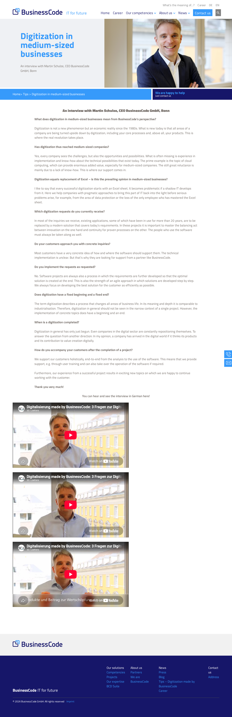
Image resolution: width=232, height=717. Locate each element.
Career (202, 5)
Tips (25, 94)
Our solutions (115, 667)
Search (218, 12)
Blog (162, 677)
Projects (112, 677)
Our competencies (139, 13)
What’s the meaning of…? (179, 5)
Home (105, 13)
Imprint (70, 701)
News (182, 13)
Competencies (116, 672)
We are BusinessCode (139, 679)
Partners (136, 672)
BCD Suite (113, 686)
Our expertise (115, 681)
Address (213, 677)
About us (165, 13)
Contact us (203, 13)
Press (162, 672)
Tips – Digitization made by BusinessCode (177, 684)
